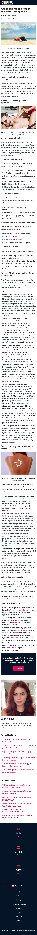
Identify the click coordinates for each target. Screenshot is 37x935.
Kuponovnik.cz (19, 886)
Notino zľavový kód (27, 610)
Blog (18, 892)
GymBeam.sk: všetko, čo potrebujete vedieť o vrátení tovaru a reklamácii (18, 804)
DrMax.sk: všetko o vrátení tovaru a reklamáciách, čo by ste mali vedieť (14, 810)
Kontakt (18, 921)
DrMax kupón (22, 630)
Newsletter (18, 916)
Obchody (18, 896)
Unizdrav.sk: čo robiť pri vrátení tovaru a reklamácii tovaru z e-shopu (16, 786)
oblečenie (17, 233)
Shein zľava (14, 638)
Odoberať (18, 668)
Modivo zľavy (11, 648)
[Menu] (34, 2)
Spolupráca (18, 908)
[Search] (30, 2)
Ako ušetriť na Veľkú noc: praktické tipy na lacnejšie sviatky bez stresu (16, 764)
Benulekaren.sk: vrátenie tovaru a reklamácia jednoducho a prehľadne (17, 816)
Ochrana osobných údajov (18, 904)
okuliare (11, 239)
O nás (18, 912)
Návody (18, 900)
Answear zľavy (16, 622)
